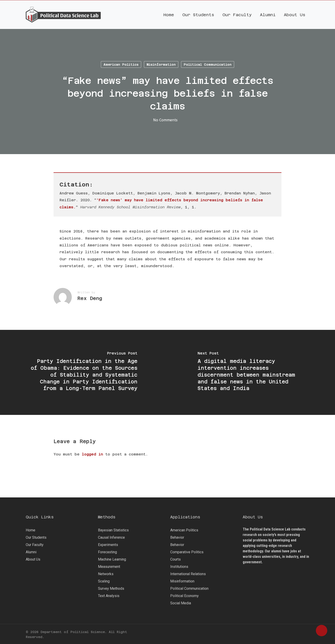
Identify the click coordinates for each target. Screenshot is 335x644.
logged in (92, 454)
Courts (175, 559)
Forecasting (107, 552)
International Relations (188, 574)
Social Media (180, 603)
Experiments (108, 545)
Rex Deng (89, 298)
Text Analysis (108, 596)
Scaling (104, 581)
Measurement (109, 566)
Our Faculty (35, 545)
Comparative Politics (187, 552)
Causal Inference (111, 537)
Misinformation (161, 64)
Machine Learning (112, 559)
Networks (105, 574)
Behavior (177, 537)
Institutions (179, 566)
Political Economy (184, 596)
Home (30, 530)
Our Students (36, 537)
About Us (33, 559)
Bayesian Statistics (113, 530)
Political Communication (208, 64)
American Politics (121, 64)
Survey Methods (111, 588)
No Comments (165, 120)
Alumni (31, 552)
